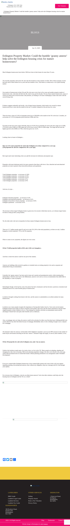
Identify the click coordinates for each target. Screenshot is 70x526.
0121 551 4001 (18, 6)
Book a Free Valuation (35, 501)
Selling (30, 496)
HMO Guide (11, 496)
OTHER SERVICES (35, 492)
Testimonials (51, 520)
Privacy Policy (32, 503)
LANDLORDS (13, 492)
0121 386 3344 (18, 5)
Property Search (33, 498)
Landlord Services (13, 501)
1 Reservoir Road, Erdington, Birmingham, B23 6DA (55, 499)
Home (2, 12)
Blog (42, 520)
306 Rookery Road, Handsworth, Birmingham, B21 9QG (11, 511)
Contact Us (61, 520)
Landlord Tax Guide (14, 503)
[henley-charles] (7, 2)
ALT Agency (44, 524)
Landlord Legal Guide (14, 498)
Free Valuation (62, 6)
